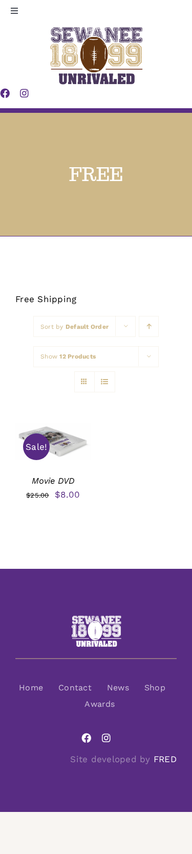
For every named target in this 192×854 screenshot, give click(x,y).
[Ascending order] (149, 326)
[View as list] (105, 382)
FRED (165, 759)
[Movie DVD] (53, 431)
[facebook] (86, 738)
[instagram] (106, 738)
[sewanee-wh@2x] (96, 619)
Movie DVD (53, 481)
